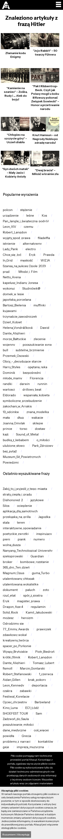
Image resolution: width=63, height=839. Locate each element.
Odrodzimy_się (13, 623)
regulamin (38, 607)
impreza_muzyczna (30, 747)
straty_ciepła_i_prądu (17, 494)
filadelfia (44, 238)
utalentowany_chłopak (19, 579)
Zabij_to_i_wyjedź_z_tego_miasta (25, 489)
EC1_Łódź (32, 708)
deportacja (39, 685)
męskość (26, 260)
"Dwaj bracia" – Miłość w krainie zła (45, 172)
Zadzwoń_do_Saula (16, 719)
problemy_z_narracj (16, 741)
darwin (25, 384)
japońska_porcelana (17, 300)
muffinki (39, 305)
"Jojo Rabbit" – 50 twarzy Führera (45, 52)
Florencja (36, 378)
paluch (30, 590)
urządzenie (11, 215)
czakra (7, 691)
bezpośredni (32, 373)
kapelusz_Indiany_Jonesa (20, 283)
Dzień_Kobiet (12, 322)
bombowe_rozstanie (34, 562)
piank (22, 539)
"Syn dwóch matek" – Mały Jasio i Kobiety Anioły (15, 172)
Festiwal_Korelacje (16, 696)
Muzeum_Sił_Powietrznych (22, 457)
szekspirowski (13, 556)
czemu (28, 227)
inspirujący (44, 534)
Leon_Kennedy (13, 685)
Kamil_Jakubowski (39, 612)
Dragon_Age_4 (13, 607)
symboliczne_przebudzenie (22, 401)
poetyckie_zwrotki (16, 534)
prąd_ (7, 272)
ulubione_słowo (14, 446)
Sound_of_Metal (27, 434)
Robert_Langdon (15, 232)
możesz (8, 618)
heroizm (27, 618)
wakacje (37, 417)
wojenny (9, 345)
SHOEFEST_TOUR (15, 713)
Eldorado (9, 395)
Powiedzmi (11, 462)
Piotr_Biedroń (44, 652)
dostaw (40, 429)
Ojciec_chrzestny (15, 702)
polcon (8, 210)
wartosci (9, 389)
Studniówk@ (31, 288)
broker (7, 562)
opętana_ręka (37, 367)
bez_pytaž (10, 451)
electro (31, 249)
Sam (39, 713)
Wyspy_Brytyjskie (15, 652)
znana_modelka (37, 412)
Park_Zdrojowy (42, 446)
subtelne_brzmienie (30, 350)
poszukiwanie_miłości (18, 724)
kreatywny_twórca (16, 640)
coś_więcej (41, 730)
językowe (37, 500)
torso (23, 429)
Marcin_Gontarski (32, 668)
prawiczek (44, 629)
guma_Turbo (40, 573)
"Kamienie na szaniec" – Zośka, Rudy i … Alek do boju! (15, 93)
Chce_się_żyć (12, 255)
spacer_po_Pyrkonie (17, 646)
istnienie (9, 244)
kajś (5, 434)
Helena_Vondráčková (17, 328)
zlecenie (40, 339)
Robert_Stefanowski (17, 674)
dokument (10, 590)
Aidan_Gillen (11, 680)
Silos (6, 506)
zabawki (25, 691)
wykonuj (9, 288)
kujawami (9, 311)
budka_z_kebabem (16, 440)
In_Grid (8, 260)
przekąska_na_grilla (17, 517)
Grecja (26, 736)
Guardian (37, 556)
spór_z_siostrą (32, 595)
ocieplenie (24, 506)
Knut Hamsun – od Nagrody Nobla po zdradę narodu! (45, 138)
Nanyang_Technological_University (27, 551)
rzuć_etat (9, 595)
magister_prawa (28, 601)
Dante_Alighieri (14, 333)
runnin (42, 384)
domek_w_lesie (13, 294)
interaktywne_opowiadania (22, 528)
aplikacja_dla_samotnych (20, 511)
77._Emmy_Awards (16, 629)
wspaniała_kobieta (36, 395)
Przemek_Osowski (16, 356)
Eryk (32, 255)
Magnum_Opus (13, 573)
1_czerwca (46, 674)
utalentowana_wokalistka (20, 584)
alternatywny (32, 244)
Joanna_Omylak (14, 423)
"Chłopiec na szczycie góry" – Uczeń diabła (15, 138)
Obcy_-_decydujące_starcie (22, 361)
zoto (46, 590)
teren (21, 522)
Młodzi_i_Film (27, 272)
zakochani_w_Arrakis (17, 406)
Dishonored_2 (13, 500)
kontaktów (45, 741)
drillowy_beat (31, 389)
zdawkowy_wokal (15, 635)
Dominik (9, 373)
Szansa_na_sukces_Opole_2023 (24, 266)
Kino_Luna (10, 708)
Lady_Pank (10, 249)
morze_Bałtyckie (14, 339)
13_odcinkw (11, 412)
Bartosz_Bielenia (14, 305)
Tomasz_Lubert (43, 663)
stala (6, 522)
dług (20, 417)
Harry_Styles (11, 367)
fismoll (7, 668)
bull (5, 350)
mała (6, 417)
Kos (44, 215)
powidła (8, 736)
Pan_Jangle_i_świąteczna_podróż (26, 221)
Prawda (48, 255)
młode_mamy (12, 378)
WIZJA (45, 260)
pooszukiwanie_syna (37, 345)
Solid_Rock (10, 612)
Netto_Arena (12, 277)
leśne (30, 215)
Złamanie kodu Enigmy (15, 55)
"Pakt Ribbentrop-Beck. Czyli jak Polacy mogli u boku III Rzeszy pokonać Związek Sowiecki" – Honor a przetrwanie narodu (45, 97)
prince (7, 429)
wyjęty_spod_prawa (16, 238)
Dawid (44, 328)
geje (6, 747)
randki (7, 384)
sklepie (38, 423)
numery (39, 539)
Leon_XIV (9, 227)
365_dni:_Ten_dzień (16, 567)
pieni (6, 539)
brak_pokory (37, 680)
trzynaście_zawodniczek (20, 316)
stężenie (26, 210)
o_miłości (43, 440)
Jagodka (44, 517)
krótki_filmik (11, 657)
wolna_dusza (12, 545)
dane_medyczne (14, 730)
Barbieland (42, 702)
